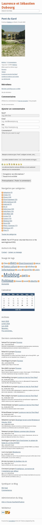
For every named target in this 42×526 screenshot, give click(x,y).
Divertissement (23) (10, 200)
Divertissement (26, 263)
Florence (4, 69)
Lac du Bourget (6, 79)
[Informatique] (36, 267)
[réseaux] (14, 281)
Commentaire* (7, 130)
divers (13, 263)
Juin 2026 (5, 326)
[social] (22, 281)
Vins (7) (6, 230)
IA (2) (5, 207)
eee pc (38, 263)
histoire (22, 267)
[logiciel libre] (22, 270)
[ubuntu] (29, 281)
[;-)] (21, 164)
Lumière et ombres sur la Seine (10, 76)
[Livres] (16, 270)
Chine (6, 263)
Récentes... (5, 328)
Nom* (4, 113)
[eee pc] (34, 263)
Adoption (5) (8, 192)
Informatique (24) (10, 202)
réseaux (18, 281)
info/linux (31, 267)
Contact (4, 252)
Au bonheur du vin (20, 461)
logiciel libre (28, 270)
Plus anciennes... (7, 331)
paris (25, 275)
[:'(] (2, 164)
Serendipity (12, 521)
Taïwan (4, 72)
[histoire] (18, 267)
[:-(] (12, 164)
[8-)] (14, 164)
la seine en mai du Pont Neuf (9, 74)
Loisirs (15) (7, 218)
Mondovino (17, 452)
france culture (10, 266)
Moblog (9, 22)
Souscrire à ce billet (10, 176)
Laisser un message (15, 252)
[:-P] (19, 164)
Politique (7, 280)
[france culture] (2, 267)
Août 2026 (5, 321)
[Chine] (2, 263)
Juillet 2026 (6, 324)
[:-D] (16, 164)
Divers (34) (7, 197)
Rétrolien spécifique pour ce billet (11, 88)
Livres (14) (7, 216)
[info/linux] (26, 267)
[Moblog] (2, 276)
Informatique (8, 269)
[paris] (20, 276)
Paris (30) (7, 223)
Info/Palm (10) (9, 211)
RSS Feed (5, 488)
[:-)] (4, 164)
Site (3, 125)
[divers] (9, 263)
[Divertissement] (17, 263)
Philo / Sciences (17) (10, 226)
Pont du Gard (9, 18)
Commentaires (7, 490)
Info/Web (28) (8, 214)
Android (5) (8, 204)
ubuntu (33, 281)
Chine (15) (7, 195)
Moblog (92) (8, 221)
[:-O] (9, 164)
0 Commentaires (12, 62)
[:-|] (7, 164)
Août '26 (17, 309)
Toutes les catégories (9, 234)
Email (4, 119)
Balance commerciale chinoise (24, 431)
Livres (19, 270)
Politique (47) (8, 228)
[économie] (38, 281)
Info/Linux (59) (9, 209)
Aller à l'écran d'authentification (13, 502)
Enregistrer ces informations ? (13, 174)
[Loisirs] (33, 270)
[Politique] (29, 276)
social (26, 281)
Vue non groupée (23, 101)
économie (5, 284)
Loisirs (37, 270)
